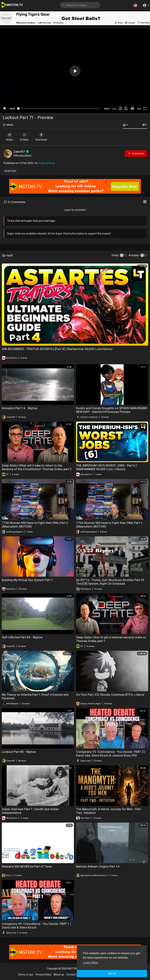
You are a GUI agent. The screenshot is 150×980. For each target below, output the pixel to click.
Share (9, 139)
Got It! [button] (112, 973)
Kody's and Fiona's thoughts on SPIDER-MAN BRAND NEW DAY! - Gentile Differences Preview (111, 410)
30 (120, 108)
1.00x (114, 109)
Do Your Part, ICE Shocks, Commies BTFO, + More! (110, 694)
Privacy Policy (43, 974)
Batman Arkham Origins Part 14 (97, 866)
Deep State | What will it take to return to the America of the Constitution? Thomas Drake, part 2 (37, 467)
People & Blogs (46, 163)
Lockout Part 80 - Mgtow (19, 752)
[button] (135, 5)
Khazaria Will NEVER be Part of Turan (27, 866)
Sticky (115, 255)
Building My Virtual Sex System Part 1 (27, 580)
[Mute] (132, 108)
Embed (24, 139)
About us (59, 974)
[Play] (5, 108)
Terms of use (25, 974)
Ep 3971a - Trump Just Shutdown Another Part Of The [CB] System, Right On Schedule (110, 581)
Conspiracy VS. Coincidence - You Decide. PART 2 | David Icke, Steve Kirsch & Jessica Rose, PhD (110, 753)
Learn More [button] (90, 962)
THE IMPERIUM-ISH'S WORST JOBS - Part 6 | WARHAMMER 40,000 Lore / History (106, 467)
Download (41, 139)
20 (126, 108)
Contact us (72, 974)
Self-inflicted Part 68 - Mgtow (22, 637)
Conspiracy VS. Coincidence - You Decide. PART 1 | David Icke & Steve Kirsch (36, 925)
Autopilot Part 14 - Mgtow (20, 408)
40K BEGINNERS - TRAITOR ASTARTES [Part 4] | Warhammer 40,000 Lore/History (57, 349)
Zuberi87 (19, 151)
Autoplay (134, 255)
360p (139, 109)
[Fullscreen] (145, 108)
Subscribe (138, 153)
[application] (75, 71)
